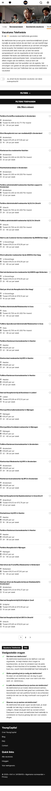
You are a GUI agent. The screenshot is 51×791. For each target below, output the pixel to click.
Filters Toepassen (25, 101)
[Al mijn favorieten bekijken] (10, 2)
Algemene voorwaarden (34, 774)
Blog (3, 737)
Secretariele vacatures (35, 27)
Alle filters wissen (25, 107)
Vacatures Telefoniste (12, 648)
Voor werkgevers (8, 765)
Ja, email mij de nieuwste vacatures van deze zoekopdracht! (24, 80)
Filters (24, 93)
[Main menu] (3, 2)
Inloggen (5, 761)
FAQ (25, 648)
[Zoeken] (42, 2)
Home (4, 27)
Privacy (5, 777)
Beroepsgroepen (16, 27)
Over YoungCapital (9, 732)
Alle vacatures (7, 757)
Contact (5, 746)
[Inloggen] (48, 2)
